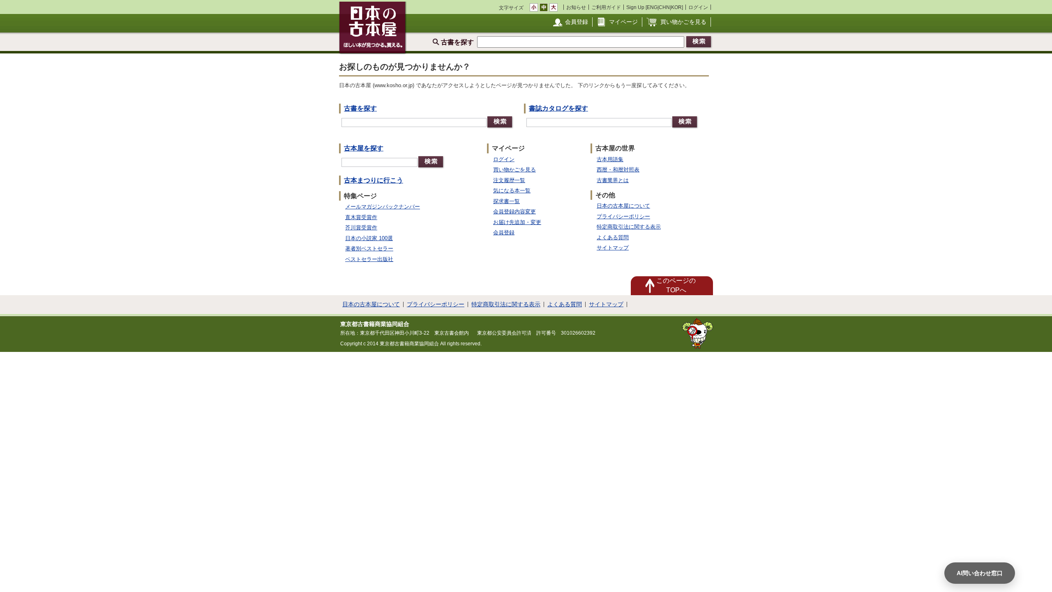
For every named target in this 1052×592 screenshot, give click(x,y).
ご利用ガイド (606, 7)
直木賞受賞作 (361, 217)
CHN (664, 7)
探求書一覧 (506, 201)
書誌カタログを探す (558, 108)
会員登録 (576, 21)
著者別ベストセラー (369, 248)
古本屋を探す (363, 148)
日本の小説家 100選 (369, 238)
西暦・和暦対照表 (618, 169)
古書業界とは (613, 180)
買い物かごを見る (683, 21)
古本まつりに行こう (373, 180)
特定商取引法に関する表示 (629, 227)
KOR (676, 7)
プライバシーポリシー (623, 216)
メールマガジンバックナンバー (382, 207)
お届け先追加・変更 (517, 222)
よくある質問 (613, 237)
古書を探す (360, 108)
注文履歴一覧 (509, 180)
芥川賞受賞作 (361, 227)
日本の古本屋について (623, 206)
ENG (652, 7)
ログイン (698, 7)
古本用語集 (610, 159)
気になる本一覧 (512, 190)
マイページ (623, 21)
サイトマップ (613, 248)
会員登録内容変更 (514, 211)
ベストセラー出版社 (369, 259)
